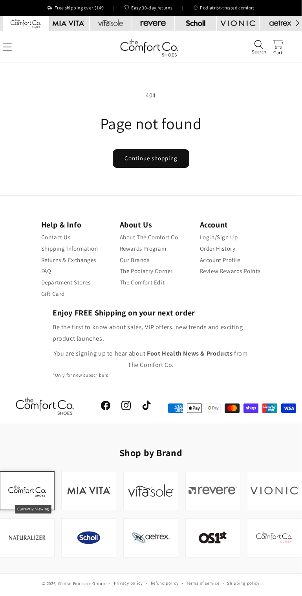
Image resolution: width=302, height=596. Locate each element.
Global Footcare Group (81, 583)
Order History (218, 248)
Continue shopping (151, 158)
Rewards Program (143, 248)
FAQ (46, 271)
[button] (259, 47)
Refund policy (165, 583)
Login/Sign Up (219, 237)
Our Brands (135, 260)
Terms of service (202, 583)
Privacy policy (128, 583)
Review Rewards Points (230, 271)
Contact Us (56, 237)
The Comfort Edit (142, 282)
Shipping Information (69, 248)
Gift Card (53, 293)
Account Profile (220, 260)
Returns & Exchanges (68, 260)
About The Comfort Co (149, 237)
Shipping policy (243, 583)
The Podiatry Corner (146, 271)
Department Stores (66, 282)
